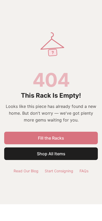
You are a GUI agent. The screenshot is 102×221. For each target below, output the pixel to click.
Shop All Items (51, 153)
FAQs (84, 171)
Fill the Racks (51, 138)
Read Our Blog (26, 171)
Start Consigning (59, 171)
